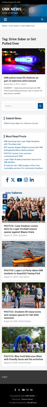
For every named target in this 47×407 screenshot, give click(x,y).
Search (40, 106)
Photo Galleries (13, 192)
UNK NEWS (11, 9)
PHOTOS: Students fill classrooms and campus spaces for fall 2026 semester (22, 314)
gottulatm (23, 235)
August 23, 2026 (10, 363)
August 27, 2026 (10, 235)
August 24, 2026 (10, 321)
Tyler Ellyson (24, 277)
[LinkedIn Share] (5, 207)
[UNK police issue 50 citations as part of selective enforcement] (23, 61)
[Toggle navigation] (5, 19)
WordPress (32, 403)
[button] (4, 212)
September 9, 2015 (12, 84)
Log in (4, 377)
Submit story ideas (12, 123)
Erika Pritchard (25, 321)
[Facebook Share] (5, 196)
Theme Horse (27, 399)
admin (24, 84)
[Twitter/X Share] (5, 201)
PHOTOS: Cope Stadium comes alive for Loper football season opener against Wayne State (21, 229)
